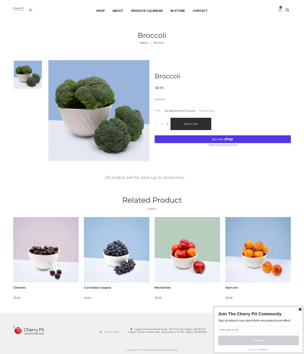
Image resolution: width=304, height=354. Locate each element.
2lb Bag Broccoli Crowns (180, 110)
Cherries (19, 287)
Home (144, 42)
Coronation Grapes (97, 287)
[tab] (145, 178)
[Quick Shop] (79, 255)
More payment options (223, 144)
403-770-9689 (111, 332)
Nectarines (163, 287)
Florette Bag (206, 110)
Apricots (231, 287)
